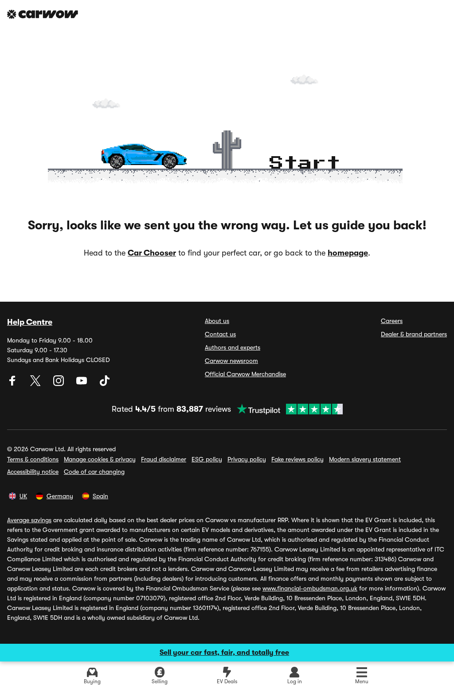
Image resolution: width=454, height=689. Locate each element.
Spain (100, 496)
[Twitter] (36, 383)
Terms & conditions (33, 459)
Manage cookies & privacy (100, 459)
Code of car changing (94, 471)
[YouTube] (82, 383)
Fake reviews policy (297, 459)
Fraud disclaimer (163, 459)
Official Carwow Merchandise (245, 374)
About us (217, 320)
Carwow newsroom (231, 360)
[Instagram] (59, 383)
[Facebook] (13, 383)
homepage (348, 252)
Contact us (220, 334)
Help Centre (29, 322)
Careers (392, 320)
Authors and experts (232, 347)
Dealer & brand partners (414, 334)
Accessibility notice (33, 471)
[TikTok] (104, 383)
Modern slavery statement (365, 459)
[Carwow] (42, 14)
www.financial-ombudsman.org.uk (309, 588)
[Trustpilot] (287, 409)
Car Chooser (152, 252)
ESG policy (207, 459)
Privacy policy (246, 459)
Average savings (29, 520)
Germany (60, 496)
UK (23, 496)
